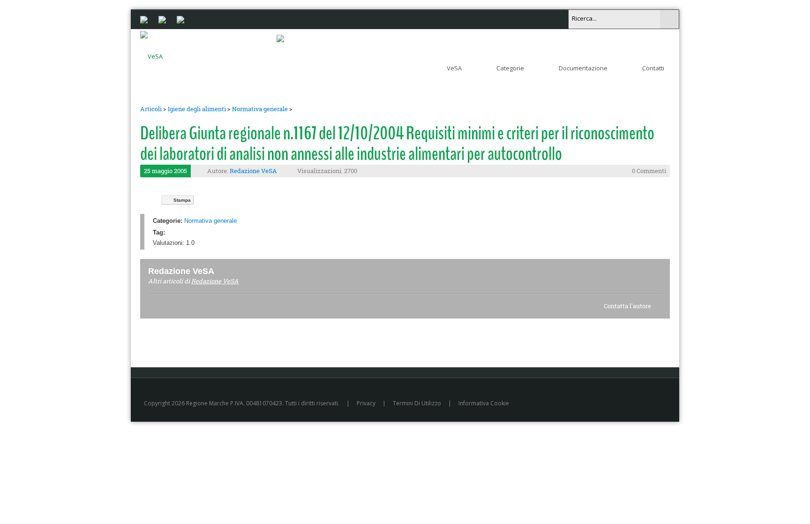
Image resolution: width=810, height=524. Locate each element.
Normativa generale (260, 109)
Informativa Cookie (483, 403)
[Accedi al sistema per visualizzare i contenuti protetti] (280, 38)
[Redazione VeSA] (225, 271)
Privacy (366, 403)
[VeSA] (151, 54)
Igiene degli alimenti (197, 109)
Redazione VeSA (253, 171)
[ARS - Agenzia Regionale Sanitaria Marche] (162, 19)
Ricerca (669, 19)
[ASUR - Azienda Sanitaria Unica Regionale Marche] (180, 19)
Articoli (151, 109)
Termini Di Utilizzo (417, 403)
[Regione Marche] (144, 19)
